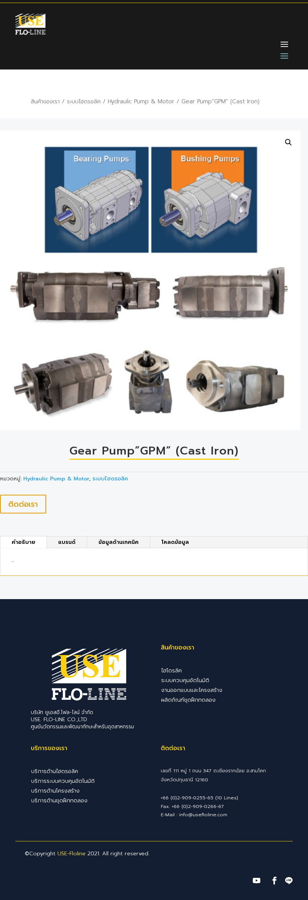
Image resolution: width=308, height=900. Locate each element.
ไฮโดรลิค (171, 670)
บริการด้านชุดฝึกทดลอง (59, 800)
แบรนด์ (66, 542)
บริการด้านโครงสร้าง (55, 791)
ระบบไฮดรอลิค (84, 101)
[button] (288, 142)
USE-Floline (71, 853)
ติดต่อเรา (23, 504)
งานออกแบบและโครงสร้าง (191, 690)
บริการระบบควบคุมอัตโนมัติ (63, 781)
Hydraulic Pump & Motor (141, 101)
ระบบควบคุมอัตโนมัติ (185, 680)
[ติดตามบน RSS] (289, 881)
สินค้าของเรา (45, 101)
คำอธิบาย (23, 542)
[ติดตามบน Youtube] (256, 880)
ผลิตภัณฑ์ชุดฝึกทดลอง (188, 700)
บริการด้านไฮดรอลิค (54, 771)
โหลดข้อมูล (175, 542)
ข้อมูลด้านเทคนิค (118, 542)
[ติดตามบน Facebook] (274, 880)
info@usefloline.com (203, 814)
